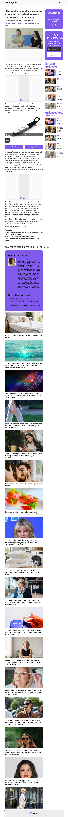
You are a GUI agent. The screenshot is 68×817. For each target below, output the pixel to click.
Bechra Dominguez (28, 20)
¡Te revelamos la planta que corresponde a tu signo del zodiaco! (25, 306)
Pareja (10, 7)
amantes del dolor (30, 163)
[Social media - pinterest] (55, 25)
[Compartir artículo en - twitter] (41, 247)
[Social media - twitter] (49, 25)
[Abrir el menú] (62, 2)
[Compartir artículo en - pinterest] (48, 247)
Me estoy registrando (52, 54)
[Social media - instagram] (19, 291)
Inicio (6, 7)
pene (16, 165)
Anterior (14, 147)
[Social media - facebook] (52, 25)
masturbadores (20, 160)
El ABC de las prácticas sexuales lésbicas (22, 299)
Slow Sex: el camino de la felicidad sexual (20, 236)
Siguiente (33, 147)
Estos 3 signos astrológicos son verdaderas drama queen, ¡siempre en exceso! (24, 302)
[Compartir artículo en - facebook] (38, 247)
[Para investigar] (59, 2)
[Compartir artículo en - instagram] (44, 247)
